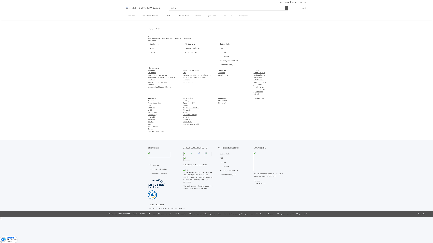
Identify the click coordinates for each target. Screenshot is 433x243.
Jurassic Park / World (191, 124)
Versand (181, 208)
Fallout (185, 105)
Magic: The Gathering (191, 108)
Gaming (186, 100)
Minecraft (186, 110)
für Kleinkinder (153, 126)
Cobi (149, 105)
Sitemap (223, 52)
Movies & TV (187, 119)
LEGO (150, 110)
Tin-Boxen (151, 80)
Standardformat (260, 89)
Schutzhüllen (259, 80)
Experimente (152, 100)
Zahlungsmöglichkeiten (194, 48)
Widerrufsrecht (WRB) (228, 65)
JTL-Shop (428, 214)
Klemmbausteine (154, 103)
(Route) (273, 176)
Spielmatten (258, 92)
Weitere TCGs (260, 98)
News (294, 2)
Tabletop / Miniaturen (156, 131)
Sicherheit (222, 103)
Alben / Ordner (259, 73)
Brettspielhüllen (260, 82)
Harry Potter (187, 122)
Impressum (224, 56)
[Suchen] (286, 8)
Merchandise (188, 82)
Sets (184, 73)
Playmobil (151, 117)
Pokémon (151, 119)
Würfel (256, 94)
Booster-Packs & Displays (157, 75)
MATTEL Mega (153, 112)
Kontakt (303, 2)
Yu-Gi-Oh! (186, 117)
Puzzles (150, 122)
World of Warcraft (190, 115)
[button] (294, 8)
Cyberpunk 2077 (189, 103)
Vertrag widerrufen (157, 205)
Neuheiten (152, 73)
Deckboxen (258, 77)
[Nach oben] (1, 218)
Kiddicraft (151, 108)
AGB (221, 48)
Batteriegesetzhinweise (229, 61)
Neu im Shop (284, 2)
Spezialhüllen (259, 87)
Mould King (152, 115)
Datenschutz (225, 44)
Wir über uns (190, 44)
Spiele (150, 124)
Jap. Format (258, 84)
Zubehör (151, 84)
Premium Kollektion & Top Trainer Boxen (163, 77)
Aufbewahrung (259, 75)
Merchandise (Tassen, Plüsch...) (159, 87)
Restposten (222, 100)
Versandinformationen (193, 52)
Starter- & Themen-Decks (157, 82)
